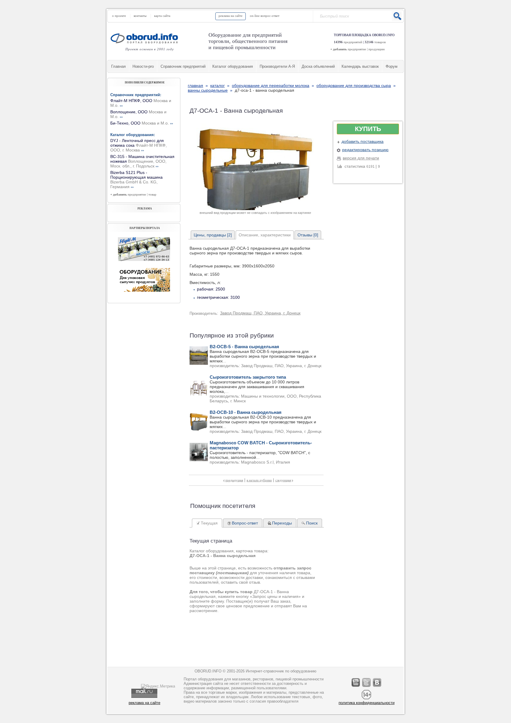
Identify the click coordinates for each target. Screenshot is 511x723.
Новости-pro (143, 66)
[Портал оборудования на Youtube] (356, 687)
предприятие (357, 49)
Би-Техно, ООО (141, 123)
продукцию (376, 49)
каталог (217, 85)
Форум (391, 66)
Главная (118, 66)
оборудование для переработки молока (270, 85)
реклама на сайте (230, 15)
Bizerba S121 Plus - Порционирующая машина (136, 179)
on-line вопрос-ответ (264, 15)
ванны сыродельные (208, 90)
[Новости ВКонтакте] (377, 687)
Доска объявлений (318, 66)
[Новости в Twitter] (366, 687)
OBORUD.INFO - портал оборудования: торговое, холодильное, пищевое (146, 38)
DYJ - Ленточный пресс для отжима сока (138, 145)
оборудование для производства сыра (353, 85)
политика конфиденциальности (366, 703)
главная (195, 85)
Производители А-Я (277, 66)
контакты (140, 15)
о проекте (119, 15)
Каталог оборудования (232, 66)
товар (152, 194)
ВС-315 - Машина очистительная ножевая (142, 161)
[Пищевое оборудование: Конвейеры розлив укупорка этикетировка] (144, 259)
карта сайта (162, 15)
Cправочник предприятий (183, 66)
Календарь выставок (360, 66)
